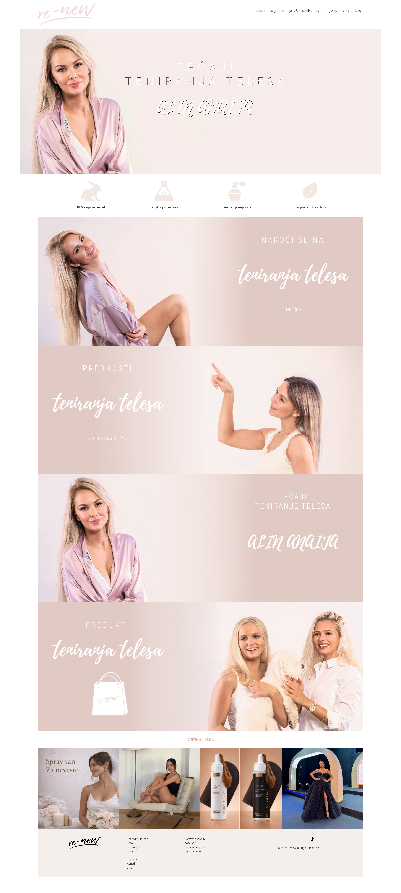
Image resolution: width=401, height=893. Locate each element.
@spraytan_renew (200, 739)
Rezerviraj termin (137, 839)
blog (358, 11)
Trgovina (132, 859)
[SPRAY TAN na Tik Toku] (312, 840)
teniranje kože (289, 11)
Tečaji (130, 843)
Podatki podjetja (195, 847)
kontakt (346, 11)
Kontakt (131, 863)
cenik (319, 11)
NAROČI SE (293, 309)
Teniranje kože (136, 847)
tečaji (272, 11)
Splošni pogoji (193, 851)
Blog (129, 867)
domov (260, 11)
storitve (307, 11)
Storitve (131, 851)
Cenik (130, 855)
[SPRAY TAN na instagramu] (307, 840)
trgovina (332, 11)
